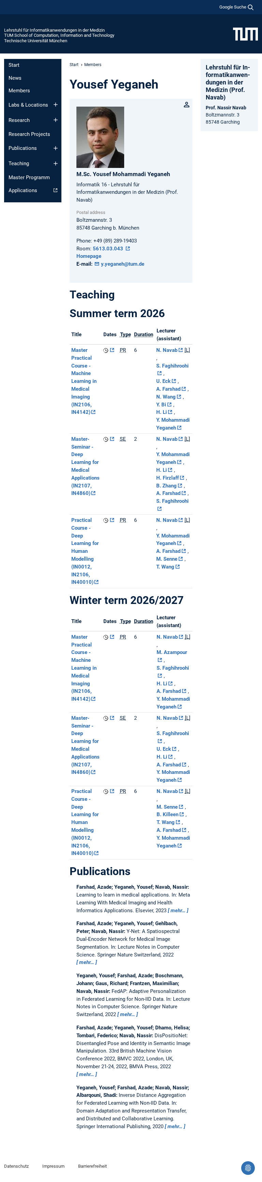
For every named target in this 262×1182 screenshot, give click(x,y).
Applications (23, 190)
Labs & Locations (28, 105)
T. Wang (165, 567)
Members (19, 91)
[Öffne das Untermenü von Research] (56, 120)
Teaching (19, 163)
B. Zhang (166, 486)
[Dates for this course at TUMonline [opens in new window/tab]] (109, 350)
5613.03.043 (109, 249)
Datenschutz (16, 1166)
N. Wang (166, 397)
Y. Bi (161, 405)
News (15, 78)
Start (14, 65)
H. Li (161, 412)
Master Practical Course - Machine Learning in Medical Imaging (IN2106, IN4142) (84, 381)
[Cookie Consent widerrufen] (248, 1168)
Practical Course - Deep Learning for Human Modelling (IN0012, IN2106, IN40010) (85, 551)
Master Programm (29, 177)
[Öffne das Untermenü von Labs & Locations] (56, 104)
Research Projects (29, 134)
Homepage (88, 256)
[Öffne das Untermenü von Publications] (56, 148)
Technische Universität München (35, 40)
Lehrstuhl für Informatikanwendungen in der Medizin (54, 30)
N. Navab (166, 350)
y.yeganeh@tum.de (122, 264)
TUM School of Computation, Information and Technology (59, 35)
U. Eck (163, 381)
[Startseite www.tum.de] (245, 34)
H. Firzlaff (167, 478)
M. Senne (166, 559)
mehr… (178, 910)
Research (19, 120)
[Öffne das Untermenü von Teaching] (56, 163)
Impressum (53, 1166)
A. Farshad (168, 389)
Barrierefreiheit (92, 1166)
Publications (23, 148)
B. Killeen (167, 814)
